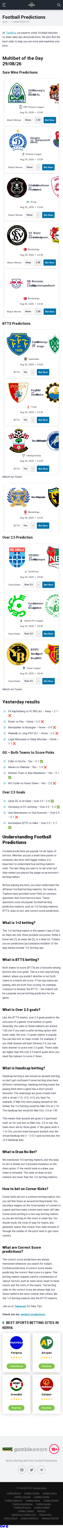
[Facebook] (22, 1470)
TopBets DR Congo (22, 1507)
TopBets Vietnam (42, 1507)
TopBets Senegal (50, 1500)
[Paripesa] (16, 1348)
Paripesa (16, 1352)
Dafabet (47, 1394)
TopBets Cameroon (13, 1500)
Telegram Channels (50, 1518)
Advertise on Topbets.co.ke (24, 1514)
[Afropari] (46, 1348)
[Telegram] (7, 1526)
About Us (41, 1511)
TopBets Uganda (41, 1497)
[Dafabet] (46, 1390)
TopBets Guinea (33, 1500)
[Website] (41, 1470)
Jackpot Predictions (29, 1518)
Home (5, 22)
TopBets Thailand (26, 1511)
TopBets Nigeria (13, 1493)
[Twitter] (31, 1470)
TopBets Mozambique (22, 1504)
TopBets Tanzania (22, 1497)
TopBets (11, 32)
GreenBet (16, 1394)
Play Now (46, 1366)
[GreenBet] (16, 1390)
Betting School (10, 1518)
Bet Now (49, 120)
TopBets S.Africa (31, 1493)
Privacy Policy (45, 1514)
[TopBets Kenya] (31, 4)
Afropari (47, 1352)
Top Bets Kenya (39, 1488)
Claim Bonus (16, 1366)
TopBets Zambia (43, 1504)
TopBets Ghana (49, 1493)
